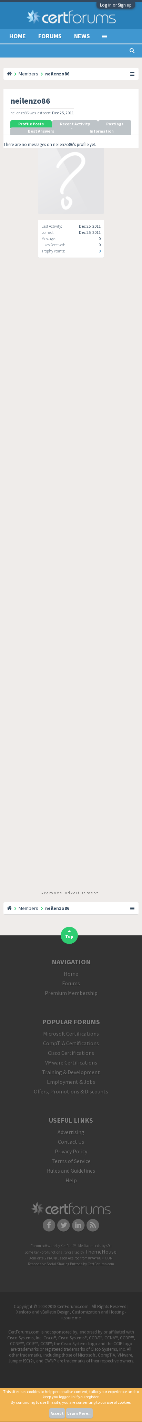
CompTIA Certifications (71, 1043)
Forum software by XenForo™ (54, 1245)
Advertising (71, 1132)
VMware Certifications (71, 1062)
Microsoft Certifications (71, 1033)
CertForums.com (101, 1264)
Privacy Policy (71, 1151)
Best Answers (41, 131)
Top (69, 937)
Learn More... (79, 1413)
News (82, 36)
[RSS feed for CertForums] (93, 1224)
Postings (114, 123)
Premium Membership (71, 992)
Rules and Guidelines (71, 1170)
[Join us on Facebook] (49, 1224)
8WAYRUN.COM (100, 1258)
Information (102, 131)
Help (71, 1180)
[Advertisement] (69, 580)
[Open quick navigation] (132, 73)
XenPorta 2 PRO (41, 1258)
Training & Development (71, 1072)
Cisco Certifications (71, 1052)
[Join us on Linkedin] (78, 1224)
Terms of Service (71, 1161)
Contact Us (71, 1141)
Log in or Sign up (116, 5)
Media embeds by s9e (94, 1245)
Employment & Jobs (71, 1081)
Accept (57, 1413)
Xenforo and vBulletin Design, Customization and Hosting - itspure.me (71, 1315)
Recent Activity (75, 123)
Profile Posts (31, 123)
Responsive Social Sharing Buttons (55, 1264)
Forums (50, 36)
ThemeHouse (100, 1251)
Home (17, 36)
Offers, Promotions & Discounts (71, 1091)
